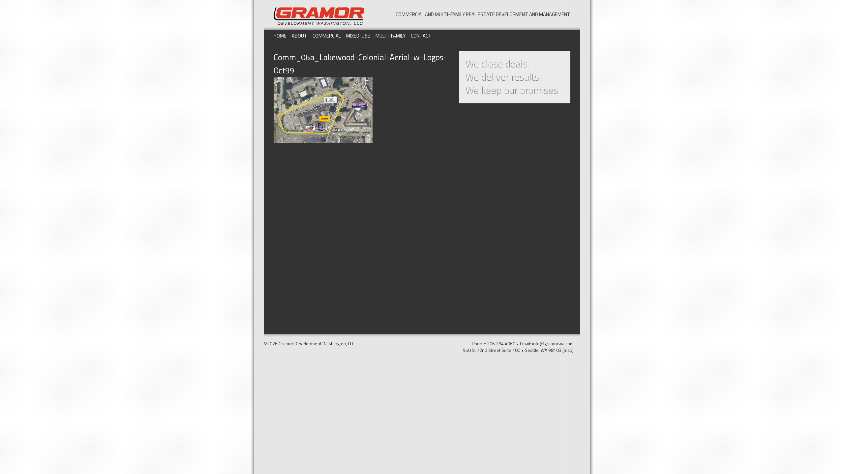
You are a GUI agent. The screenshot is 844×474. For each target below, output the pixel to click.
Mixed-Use (358, 36)
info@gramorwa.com (553, 343)
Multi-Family (391, 36)
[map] (568, 350)
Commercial (327, 36)
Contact (421, 36)
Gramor (319, 16)
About (299, 36)
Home (280, 36)
